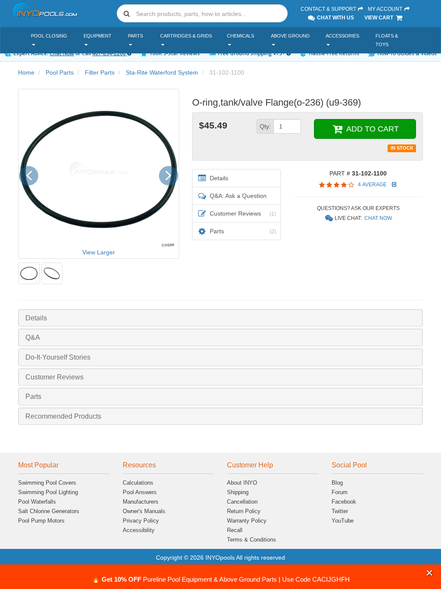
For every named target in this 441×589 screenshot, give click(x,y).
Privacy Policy (141, 520)
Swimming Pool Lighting (48, 492)
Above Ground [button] (290, 35)
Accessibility (139, 530)
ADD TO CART (371, 129)
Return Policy (244, 511)
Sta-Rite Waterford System (162, 72)
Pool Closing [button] (49, 35)
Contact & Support (329, 9)
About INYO (242, 482)
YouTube (343, 520)
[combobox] (202, 13)
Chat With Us (335, 18)
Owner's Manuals (144, 511)
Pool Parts (60, 72)
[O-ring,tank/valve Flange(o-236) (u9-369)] (29, 273)
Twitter (340, 511)
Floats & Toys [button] (387, 40)
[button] (429, 572)
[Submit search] (126, 13)
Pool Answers (140, 492)
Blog (337, 482)
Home (26, 72)
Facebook (344, 501)
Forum (340, 492)
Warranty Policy (247, 520)
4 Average (373, 185)
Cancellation (242, 501)
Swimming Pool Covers (47, 482)
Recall (234, 530)
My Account (386, 9)
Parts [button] (135, 35)
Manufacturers (140, 501)
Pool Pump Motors (41, 520)
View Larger (98, 252)
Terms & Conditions (251, 539)
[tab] (220, 318)
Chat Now (378, 218)
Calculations (138, 482)
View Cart (379, 18)
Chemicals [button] (240, 35)
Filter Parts (100, 72)
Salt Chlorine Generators (48, 511)
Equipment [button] (98, 35)
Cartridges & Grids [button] (186, 35)
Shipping (237, 492)
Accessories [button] (342, 35)
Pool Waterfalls (37, 501)
